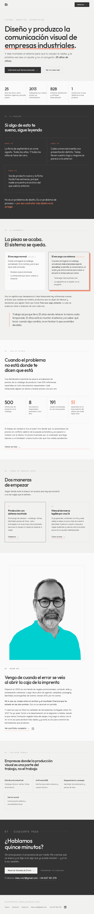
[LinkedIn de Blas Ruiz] (33, 729)
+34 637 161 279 (48, 878)
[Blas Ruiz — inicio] (6, 4)
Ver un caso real (53, 70)
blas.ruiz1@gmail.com (26, 878)
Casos (7, 907)
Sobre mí (25, 907)
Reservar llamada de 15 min (21, 870)
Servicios (15, 907)
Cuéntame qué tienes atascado (23, 70)
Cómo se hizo (12, 446)
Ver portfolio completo (17, 728)
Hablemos (82, 5)
